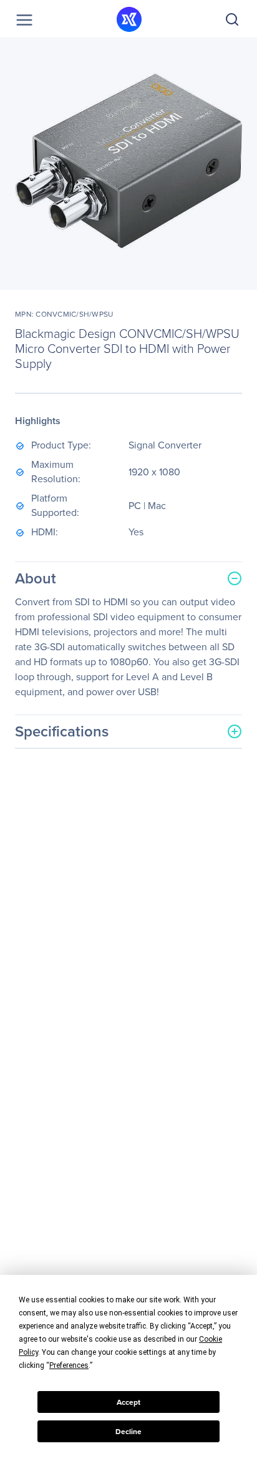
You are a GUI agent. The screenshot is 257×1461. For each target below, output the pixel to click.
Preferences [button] (69, 1365)
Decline (128, 1431)
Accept (128, 1402)
